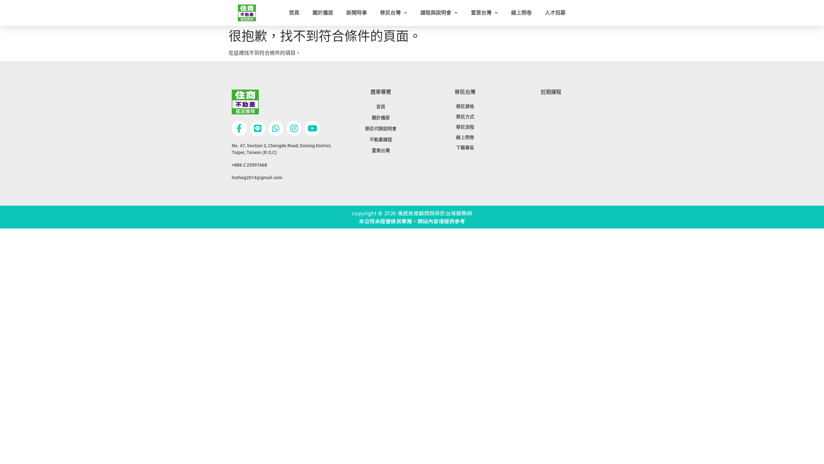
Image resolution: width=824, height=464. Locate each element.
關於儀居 (323, 13)
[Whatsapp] (276, 128)
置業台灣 (381, 150)
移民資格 (465, 106)
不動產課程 (381, 139)
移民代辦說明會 (381, 128)
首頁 (294, 13)
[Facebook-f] (239, 128)
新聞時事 (356, 13)
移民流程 (465, 127)
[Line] (257, 128)
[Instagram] (294, 128)
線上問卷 (521, 13)
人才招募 (555, 13)
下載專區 (465, 147)
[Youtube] (312, 128)
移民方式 (465, 116)
